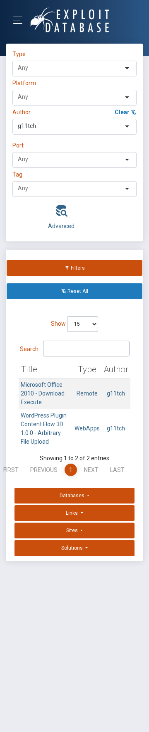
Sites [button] (72, 530)
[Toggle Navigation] (20, 20)
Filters (77, 268)
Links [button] (72, 513)
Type (20, 54)
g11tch (116, 393)
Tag (17, 174)
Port (18, 145)
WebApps (87, 428)
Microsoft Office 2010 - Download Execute (43, 393)
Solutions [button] (72, 548)
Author (21, 112)
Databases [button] (73, 496)
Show (59, 323)
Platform (24, 83)
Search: (30, 349)
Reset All (77, 291)
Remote (87, 393)
